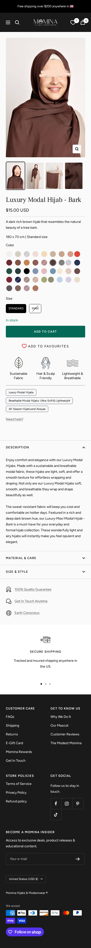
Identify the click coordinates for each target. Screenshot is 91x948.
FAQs (10, 717)
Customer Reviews (64, 734)
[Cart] (82, 22)
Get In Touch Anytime (31, 601)
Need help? (14, 419)
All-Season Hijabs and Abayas (27, 409)
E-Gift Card (14, 743)
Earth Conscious (27, 613)
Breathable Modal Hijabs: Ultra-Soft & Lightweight (39, 400)
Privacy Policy (16, 792)
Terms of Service (19, 784)
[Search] (17, 22)
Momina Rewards (19, 752)
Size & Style (17, 571)
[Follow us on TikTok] (55, 814)
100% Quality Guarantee (33, 589)
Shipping (12, 725)
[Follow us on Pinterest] (77, 803)
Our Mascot (59, 725)
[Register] (78, 859)
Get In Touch (15, 761)
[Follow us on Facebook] (55, 803)
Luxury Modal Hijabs (21, 392)
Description (17, 447)
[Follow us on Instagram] (66, 803)
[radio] (9, 254)
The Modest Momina (66, 743)
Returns (12, 734)
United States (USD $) (23, 879)
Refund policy (16, 801)
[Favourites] (73, 22)
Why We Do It (60, 717)
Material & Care (21, 558)
